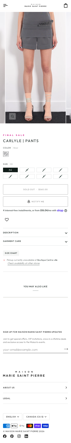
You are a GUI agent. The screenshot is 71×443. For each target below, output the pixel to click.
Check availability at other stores (24, 263)
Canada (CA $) (35, 416)
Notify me (38, 201)
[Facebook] (4, 436)
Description (11, 232)
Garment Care (12, 241)
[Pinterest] (12, 436)
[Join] (65, 349)
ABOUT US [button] (9, 387)
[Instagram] (19, 436)
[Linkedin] (26, 436)
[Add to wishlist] (7, 219)
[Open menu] (8, 5)
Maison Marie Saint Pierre (21, 431)
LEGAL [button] (6, 398)
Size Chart (11, 253)
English (11, 416)
